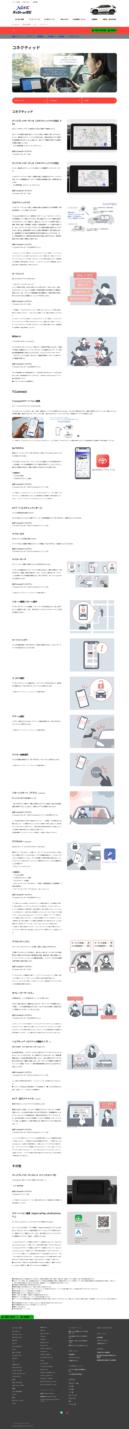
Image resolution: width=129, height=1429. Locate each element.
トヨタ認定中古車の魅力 (75, 1374)
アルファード (44, 1345)
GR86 (13, 1388)
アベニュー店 (72, 1404)
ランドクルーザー (17, 1355)
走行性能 (51, 36)
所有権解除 (72, 1354)
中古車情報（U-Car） (76, 1366)
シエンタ (42, 1336)
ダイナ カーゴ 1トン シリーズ (48, 1381)
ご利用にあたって (73, 1360)
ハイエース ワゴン (17, 1370)
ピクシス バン (44, 1369)
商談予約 (113, 30)
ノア (13, 30)
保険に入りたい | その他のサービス (78, 1345)
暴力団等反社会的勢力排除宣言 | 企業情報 (106, 1356)
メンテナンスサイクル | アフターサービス (49, 1400)
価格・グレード (17, 36)
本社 (70, 1401)
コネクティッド (74, 36)
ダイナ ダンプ (16, 1331)
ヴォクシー (15, 1358)
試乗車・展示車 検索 (104, 1328)
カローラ (42, 1330)
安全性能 (61, 36)
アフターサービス (46, 1390)
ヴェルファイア (44, 1342)
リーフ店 (71, 1392)
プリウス (42, 1339)
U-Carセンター (72, 1398)
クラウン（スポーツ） (46, 1348)
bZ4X (13, 1379)
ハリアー (14, 1394)
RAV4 (13, 1397)
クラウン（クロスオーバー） (48, 1372)
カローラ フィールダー (18, 1385)
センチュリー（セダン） (47, 1378)
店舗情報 (72, 1379)
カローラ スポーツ (45, 1333)
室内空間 (40, 36)
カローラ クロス (16, 1352)
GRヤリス (14, 1340)
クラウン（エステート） (47, 1375)
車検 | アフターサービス (46, 1393)
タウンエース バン (17, 1337)
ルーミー (14, 1343)
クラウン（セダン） (45, 1354)
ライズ (14, 1403)
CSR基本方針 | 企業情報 (103, 1352)
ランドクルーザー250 (46, 1366)
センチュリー (44, 1351)
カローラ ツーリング (17, 1400)
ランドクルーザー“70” (46, 1357)
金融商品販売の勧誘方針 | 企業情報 (106, 1360)
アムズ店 (71, 1389)
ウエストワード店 (73, 1383)
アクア (14, 1349)
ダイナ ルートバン (17, 1334)
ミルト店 (71, 1386)
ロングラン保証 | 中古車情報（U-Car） (77, 1370)
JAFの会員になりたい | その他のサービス (78, 1337)
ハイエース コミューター (19, 1373)
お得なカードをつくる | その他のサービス (78, 1341)
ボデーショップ (73, 1395)
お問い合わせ (26, 2)
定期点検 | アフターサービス (48, 1396)
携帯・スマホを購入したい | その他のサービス (78, 1332)
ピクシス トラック (17, 1367)
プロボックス (15, 1364)
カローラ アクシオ (17, 1382)
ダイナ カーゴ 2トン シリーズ (48, 1384)
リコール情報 (16, 2)
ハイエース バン (16, 1376)
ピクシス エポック (17, 1346)
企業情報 (35, 2)
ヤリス (42, 1360)
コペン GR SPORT (17, 1391)
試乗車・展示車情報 (100, 30)
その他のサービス (75, 1328)
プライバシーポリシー (75, 1357)
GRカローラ (43, 1327)
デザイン (30, 36)
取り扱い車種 (17, 1328)
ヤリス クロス (44, 1363)
